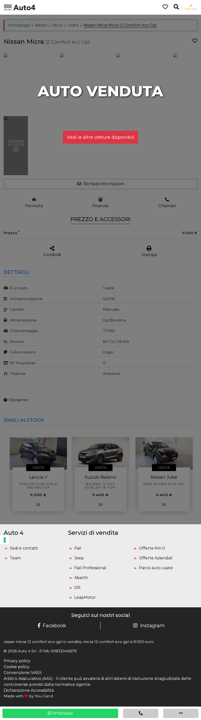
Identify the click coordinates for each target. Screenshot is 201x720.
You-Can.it (44, 696)
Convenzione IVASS (23, 672)
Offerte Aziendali (155, 558)
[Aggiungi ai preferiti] (194, 41)
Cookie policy (16, 666)
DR (77, 587)
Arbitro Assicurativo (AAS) (28, 678)
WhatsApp (62, 713)
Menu (8, 9)
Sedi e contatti (24, 548)
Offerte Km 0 (152, 548)
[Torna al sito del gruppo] (19, 7)
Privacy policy (17, 661)
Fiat (77, 548)
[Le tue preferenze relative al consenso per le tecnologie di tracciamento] (4, 540)
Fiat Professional (90, 568)
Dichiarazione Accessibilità (29, 690)
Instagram (152, 625)
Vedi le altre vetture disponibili (100, 137)
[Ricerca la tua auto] (176, 7)
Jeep (79, 558)
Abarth (81, 577)
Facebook (54, 625)
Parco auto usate (156, 568)
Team (15, 558)
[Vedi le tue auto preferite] (163, 7)
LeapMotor (85, 597)
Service (191, 9)
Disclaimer (18, 400)
